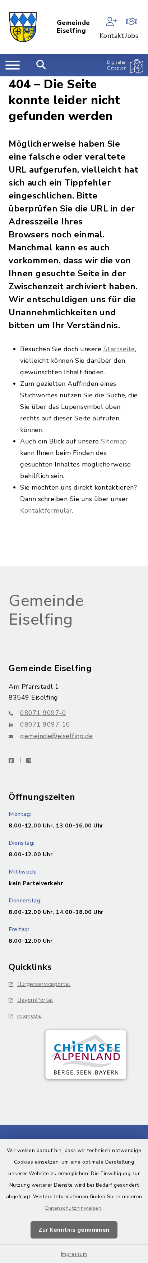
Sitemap (114, 441)
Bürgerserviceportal (44, 984)
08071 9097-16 (45, 724)
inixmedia (29, 1016)
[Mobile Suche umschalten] (41, 65)
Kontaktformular (46, 510)
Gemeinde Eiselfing (73, 27)
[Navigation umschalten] (12, 65)
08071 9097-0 (43, 713)
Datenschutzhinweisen (73, 1208)
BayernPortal (35, 1000)
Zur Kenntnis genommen (74, 1230)
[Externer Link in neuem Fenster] (86, 1054)
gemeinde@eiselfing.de (56, 736)
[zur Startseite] (23, 27)
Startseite (119, 349)
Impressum (74, 1254)
